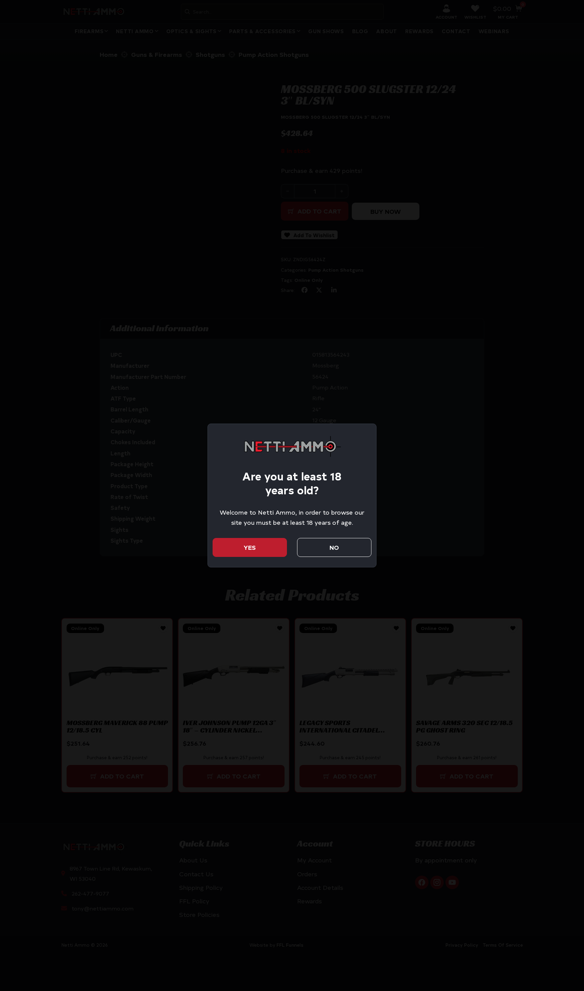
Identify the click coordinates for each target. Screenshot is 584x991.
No (334, 547)
